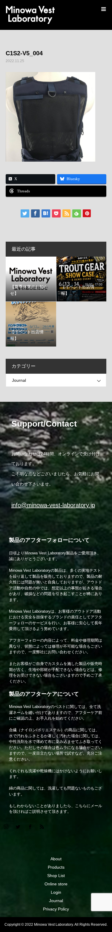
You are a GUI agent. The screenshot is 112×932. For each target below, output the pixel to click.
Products (56, 867)
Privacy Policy (56, 909)
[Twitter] (18, 827)
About (56, 858)
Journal (19, 380)
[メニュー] (103, 9)
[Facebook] (30, 827)
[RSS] (42, 827)
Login (56, 892)
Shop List (56, 875)
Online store (56, 884)
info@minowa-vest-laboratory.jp (53, 505)
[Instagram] (6, 827)
